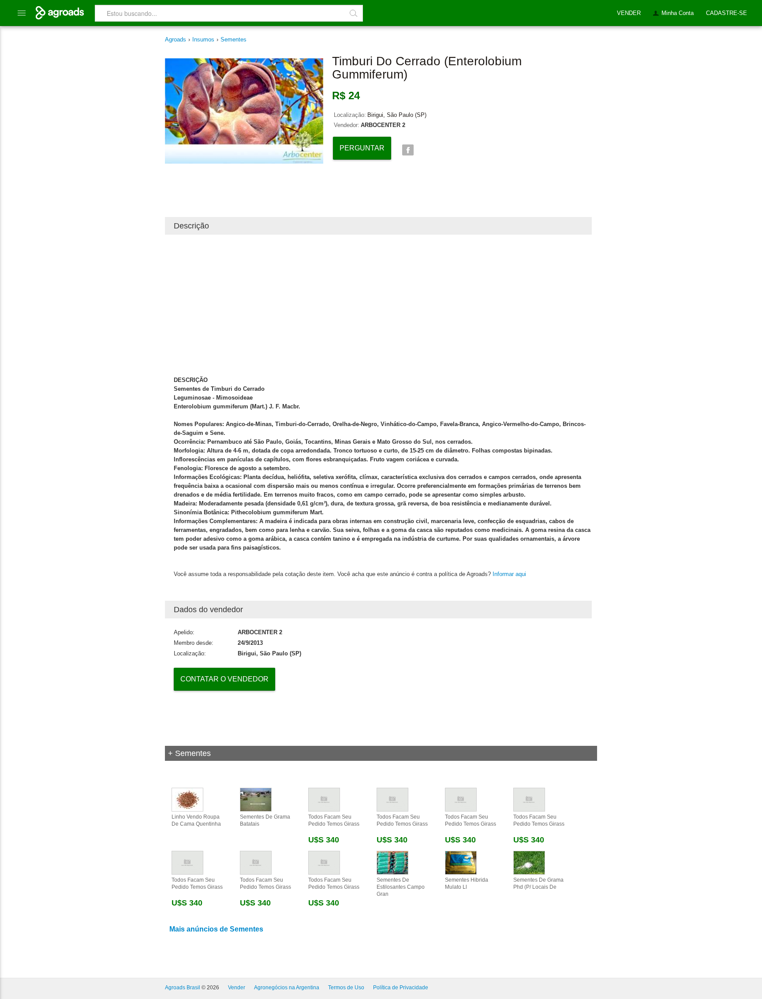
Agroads (175, 39)
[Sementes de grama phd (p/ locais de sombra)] (529, 862)
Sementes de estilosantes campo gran (401, 887)
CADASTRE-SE (726, 13)
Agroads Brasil (182, 987)
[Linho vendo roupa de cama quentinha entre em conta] (187, 799)
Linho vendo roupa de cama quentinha (196, 820)
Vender (236, 987)
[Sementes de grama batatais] (256, 799)
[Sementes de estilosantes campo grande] (392, 862)
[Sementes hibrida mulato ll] (461, 862)
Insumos (203, 39)
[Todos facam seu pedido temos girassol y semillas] (324, 799)
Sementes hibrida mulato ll (466, 883)
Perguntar (362, 148)
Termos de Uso (346, 987)
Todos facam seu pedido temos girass (333, 820)
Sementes (233, 39)
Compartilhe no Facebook (408, 150)
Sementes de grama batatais (265, 820)
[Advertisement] (378, 305)
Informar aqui (509, 574)
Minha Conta (677, 13)
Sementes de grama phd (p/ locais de (538, 883)
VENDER (629, 13)
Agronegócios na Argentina (286, 987)
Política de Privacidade (400, 987)
